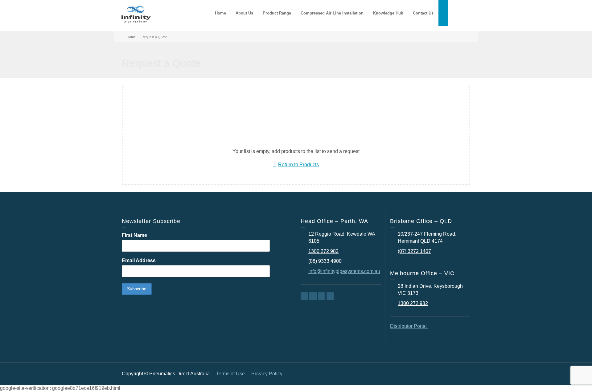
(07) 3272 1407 (414, 251)
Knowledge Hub (388, 13)
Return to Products (298, 164)
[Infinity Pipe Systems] (135, 15)
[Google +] (313, 296)
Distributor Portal (409, 326)
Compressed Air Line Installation (332, 13)
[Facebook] (304, 296)
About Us (244, 13)
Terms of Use (230, 373)
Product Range (277, 13)
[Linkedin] (321, 296)
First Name (134, 235)
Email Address (139, 260)
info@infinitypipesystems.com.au (344, 271)
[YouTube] (330, 296)
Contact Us (423, 13)
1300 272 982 (323, 251)
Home (220, 13)
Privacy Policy (266, 373)
